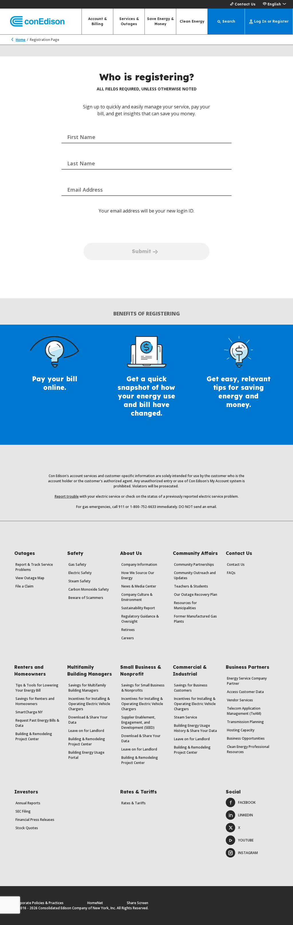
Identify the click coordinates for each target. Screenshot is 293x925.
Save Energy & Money (160, 21)
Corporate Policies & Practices (39, 902)
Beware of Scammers (85, 597)
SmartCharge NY (29, 712)
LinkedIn (245, 815)
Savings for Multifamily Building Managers (87, 688)
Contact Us (245, 4)
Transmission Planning (245, 721)
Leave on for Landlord (86, 730)
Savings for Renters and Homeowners (34, 701)
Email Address (85, 189)
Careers (127, 638)
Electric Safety (80, 572)
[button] (274, 4)
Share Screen (137, 902)
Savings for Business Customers (190, 688)
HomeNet (95, 902)
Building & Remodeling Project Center (33, 736)
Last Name (81, 163)
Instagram (248, 852)
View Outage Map (29, 577)
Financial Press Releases (34, 819)
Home (20, 39)
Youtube (246, 840)
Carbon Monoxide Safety (88, 589)
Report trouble (67, 496)
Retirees (128, 629)
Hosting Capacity (240, 730)
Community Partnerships (194, 564)
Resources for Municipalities (185, 605)
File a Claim (24, 586)
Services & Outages (129, 21)
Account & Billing (97, 21)
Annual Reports (27, 803)
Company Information (139, 564)
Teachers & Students (191, 586)
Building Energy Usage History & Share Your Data (195, 728)
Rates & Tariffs (133, 803)
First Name (81, 137)
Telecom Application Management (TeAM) (244, 711)
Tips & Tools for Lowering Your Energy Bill (36, 688)
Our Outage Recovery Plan (195, 594)
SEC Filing (23, 811)
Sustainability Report (138, 608)
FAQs (231, 572)
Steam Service (185, 717)
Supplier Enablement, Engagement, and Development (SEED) (138, 722)
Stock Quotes (26, 827)
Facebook (247, 802)
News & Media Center (138, 586)
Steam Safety (79, 581)
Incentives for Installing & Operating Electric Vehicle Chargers (89, 703)
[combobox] (146, 185)
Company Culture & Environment (137, 597)
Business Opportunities (246, 738)
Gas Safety (77, 564)
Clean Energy (192, 21)
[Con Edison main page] (32, 21)
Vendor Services (240, 700)
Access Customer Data (245, 691)
